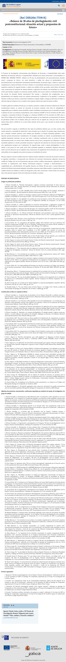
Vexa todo (5, 607)
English (62, 1)
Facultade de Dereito (19, 638)
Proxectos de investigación (10, 13)
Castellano (55, 1)
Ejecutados (60, 13)
